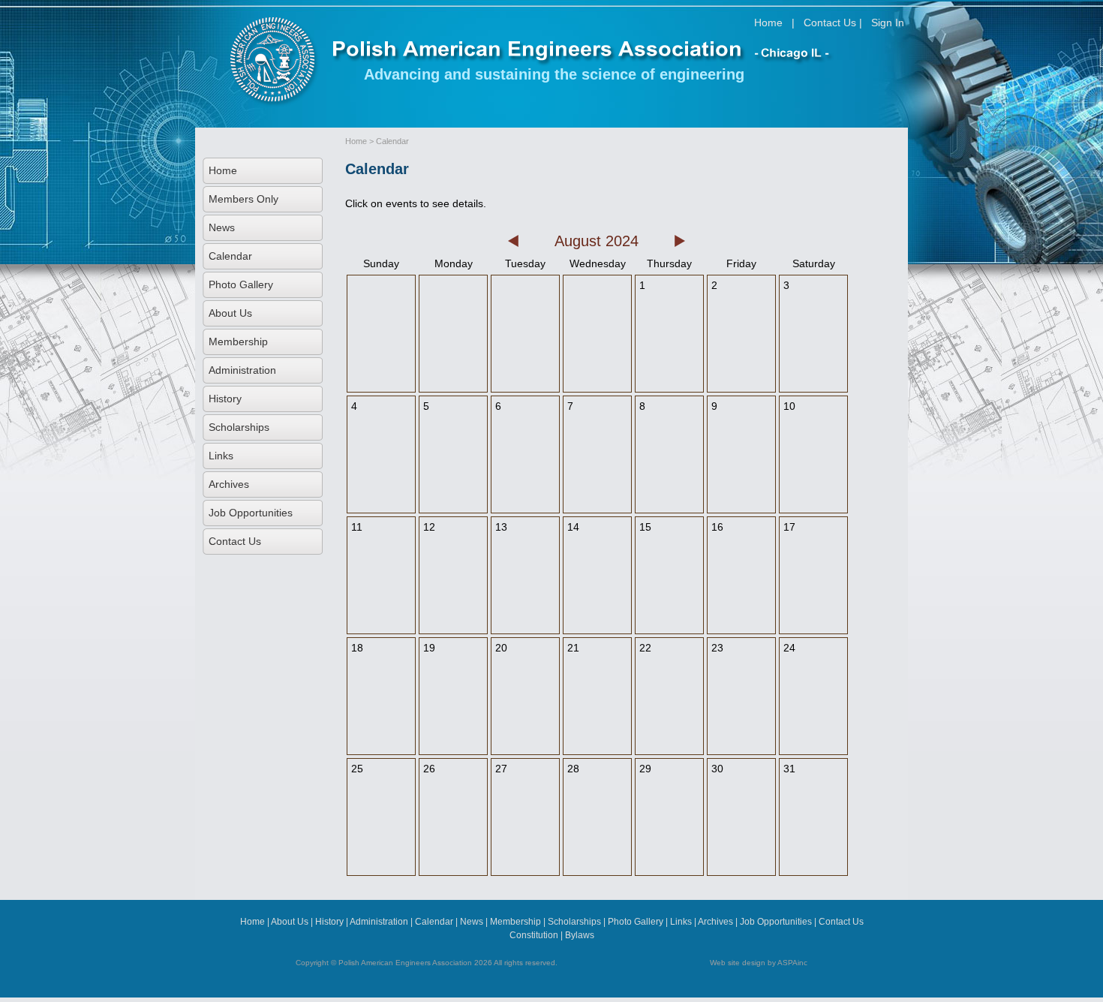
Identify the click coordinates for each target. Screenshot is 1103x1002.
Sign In (887, 23)
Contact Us (830, 23)
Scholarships (239, 427)
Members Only (243, 199)
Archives (229, 484)
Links (221, 456)
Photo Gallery (241, 284)
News (222, 227)
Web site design (737, 962)
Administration (242, 370)
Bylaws (579, 935)
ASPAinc (792, 962)
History (225, 399)
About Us (230, 313)
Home (768, 23)
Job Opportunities (251, 513)
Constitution (533, 935)
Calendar (230, 256)
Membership (238, 342)
